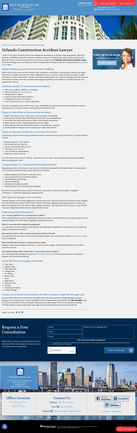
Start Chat (106, 62)
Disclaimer (116, 411)
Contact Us (132, 12)
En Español (127, 3)
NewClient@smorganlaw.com (67, 411)
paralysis (27, 146)
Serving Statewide (106, 12)
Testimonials (120, 12)
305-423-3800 (108, 3)
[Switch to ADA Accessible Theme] (4, 426)
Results (114, 12)
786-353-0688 (114, 9)
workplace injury (80, 236)
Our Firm (89, 12)
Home (83, 12)
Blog (126, 12)
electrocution (26, 92)
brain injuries (19, 149)
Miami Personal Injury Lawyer (11, 45)
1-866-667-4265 (110, 7)
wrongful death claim (46, 254)
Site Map (106, 411)
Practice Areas (96, 12)
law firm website (62, 427)
